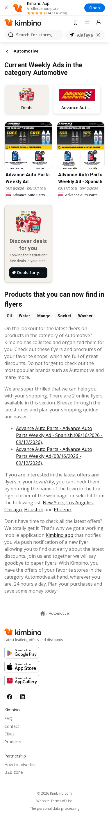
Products (12, 741)
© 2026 (54, 793)
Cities (9, 734)
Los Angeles (79, 502)
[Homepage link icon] (42, 613)
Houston (33, 509)
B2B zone (13, 772)
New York (53, 502)
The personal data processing (54, 808)
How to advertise (20, 764)
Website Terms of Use (54, 801)
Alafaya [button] (85, 35)
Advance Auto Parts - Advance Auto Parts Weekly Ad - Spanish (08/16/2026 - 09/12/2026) (59, 435)
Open (94, 7)
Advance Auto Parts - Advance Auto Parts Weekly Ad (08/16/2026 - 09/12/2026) (54, 456)
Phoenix (63, 509)
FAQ (8, 718)
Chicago (13, 509)
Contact (11, 726)
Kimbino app (59, 535)
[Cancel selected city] (98, 35)
